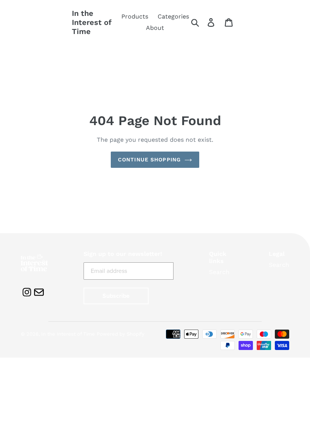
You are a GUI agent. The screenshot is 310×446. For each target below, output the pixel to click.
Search (219, 272)
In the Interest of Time (92, 22)
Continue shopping (149, 159)
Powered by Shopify (120, 334)
